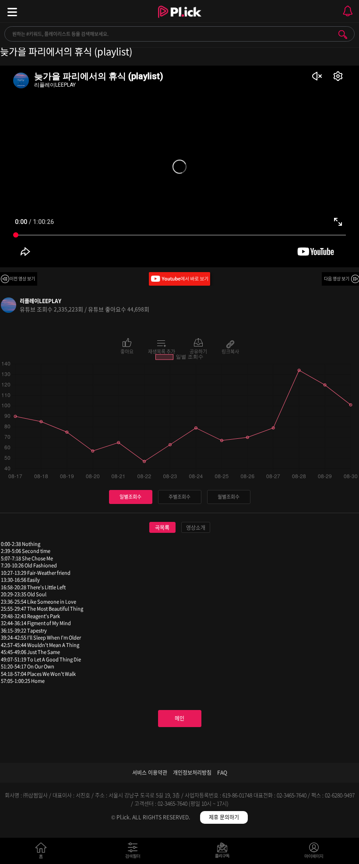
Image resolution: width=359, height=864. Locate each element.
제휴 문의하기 (224, 817)
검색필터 (134, 852)
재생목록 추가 (161, 351)
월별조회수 (228, 496)
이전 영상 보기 (22, 278)
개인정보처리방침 (192, 773)
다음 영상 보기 (336, 278)
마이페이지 (314, 852)
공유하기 (198, 351)
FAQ (222, 773)
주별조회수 (179, 496)
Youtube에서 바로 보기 (179, 279)
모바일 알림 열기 (347, 11)
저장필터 (224, 852)
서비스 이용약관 (149, 773)
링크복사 (230, 351)
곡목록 (162, 528)
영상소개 (195, 528)
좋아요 (127, 351)
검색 (343, 34)
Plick (179, 20)
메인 (179, 718)
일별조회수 (130, 496)
